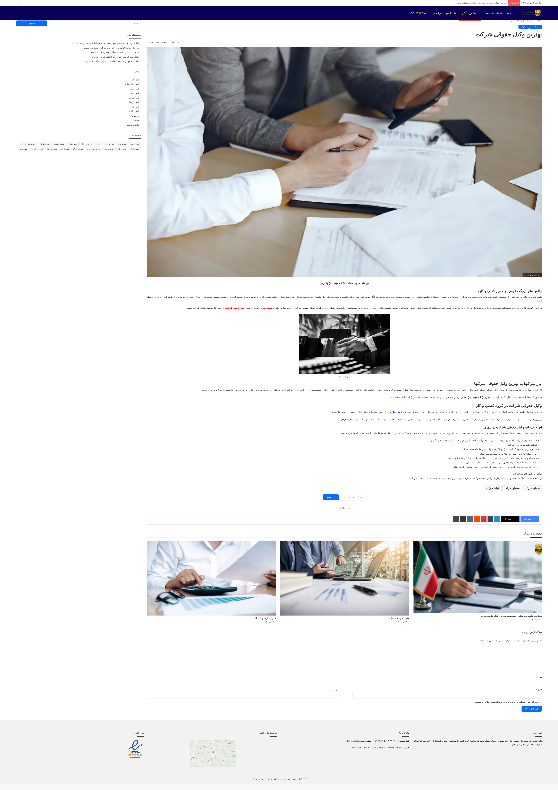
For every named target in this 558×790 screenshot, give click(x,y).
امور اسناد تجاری (132, 84)
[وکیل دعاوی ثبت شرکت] (344, 578)
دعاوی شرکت (531, 488)
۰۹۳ (375, 741)
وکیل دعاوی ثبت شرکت (399, 618)
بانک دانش (451, 13)
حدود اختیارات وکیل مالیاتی (264, 618)
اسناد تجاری (134, 144)
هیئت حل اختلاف (37, 149)
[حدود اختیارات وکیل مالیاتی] (211, 578)
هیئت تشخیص (52, 149)
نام (540, 677)
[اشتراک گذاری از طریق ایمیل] (463, 519)
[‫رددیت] (477, 519)
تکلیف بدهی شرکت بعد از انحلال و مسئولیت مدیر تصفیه (484, 3)
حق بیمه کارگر (86, 144)
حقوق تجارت (72, 144)
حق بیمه (98, 144)
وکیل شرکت (492, 488)
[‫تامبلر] (490, 519)
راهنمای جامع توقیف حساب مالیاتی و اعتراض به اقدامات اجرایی (111, 61)
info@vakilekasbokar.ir (356, 741)
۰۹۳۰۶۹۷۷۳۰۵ (418, 13)
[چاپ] (456, 519)
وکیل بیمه (23, 149)
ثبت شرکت (109, 144)
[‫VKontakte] (470, 519)
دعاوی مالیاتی (109, 149)
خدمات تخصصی (493, 13)
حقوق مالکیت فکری (29, 144)
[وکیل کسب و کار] (530, 13)
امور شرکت (530, 20)
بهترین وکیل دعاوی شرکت (238, 308)
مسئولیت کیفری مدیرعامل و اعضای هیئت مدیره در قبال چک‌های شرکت (511, 616)
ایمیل (539, 690)
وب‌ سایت (333, 690)
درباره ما (437, 13)
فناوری (136, 120)
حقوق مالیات (134, 149)
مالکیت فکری (133, 125)
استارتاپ (523, 27)
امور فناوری (122, 144)
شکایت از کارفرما (93, 149)
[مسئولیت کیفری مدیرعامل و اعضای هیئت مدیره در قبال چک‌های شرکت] (477, 577)
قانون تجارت (396, 412)
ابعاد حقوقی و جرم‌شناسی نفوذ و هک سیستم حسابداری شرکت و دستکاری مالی (105, 43)
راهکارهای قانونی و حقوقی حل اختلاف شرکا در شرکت (115, 57)
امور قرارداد (133, 102)
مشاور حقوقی (266, 308)
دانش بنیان (134, 116)
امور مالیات (134, 111)
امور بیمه (135, 93)
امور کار (135, 107)
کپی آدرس (330, 497)
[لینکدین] (497, 519)
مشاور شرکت (511, 488)
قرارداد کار (65, 149)
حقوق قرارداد (45, 144)
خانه (509, 13)
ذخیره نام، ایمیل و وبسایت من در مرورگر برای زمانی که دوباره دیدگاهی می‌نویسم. (507, 702)
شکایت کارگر (78, 149)
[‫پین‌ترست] (484, 519)
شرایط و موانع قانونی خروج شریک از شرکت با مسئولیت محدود (111, 48)
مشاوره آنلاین (469, 13)
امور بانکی (134, 89)
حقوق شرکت (59, 144)
